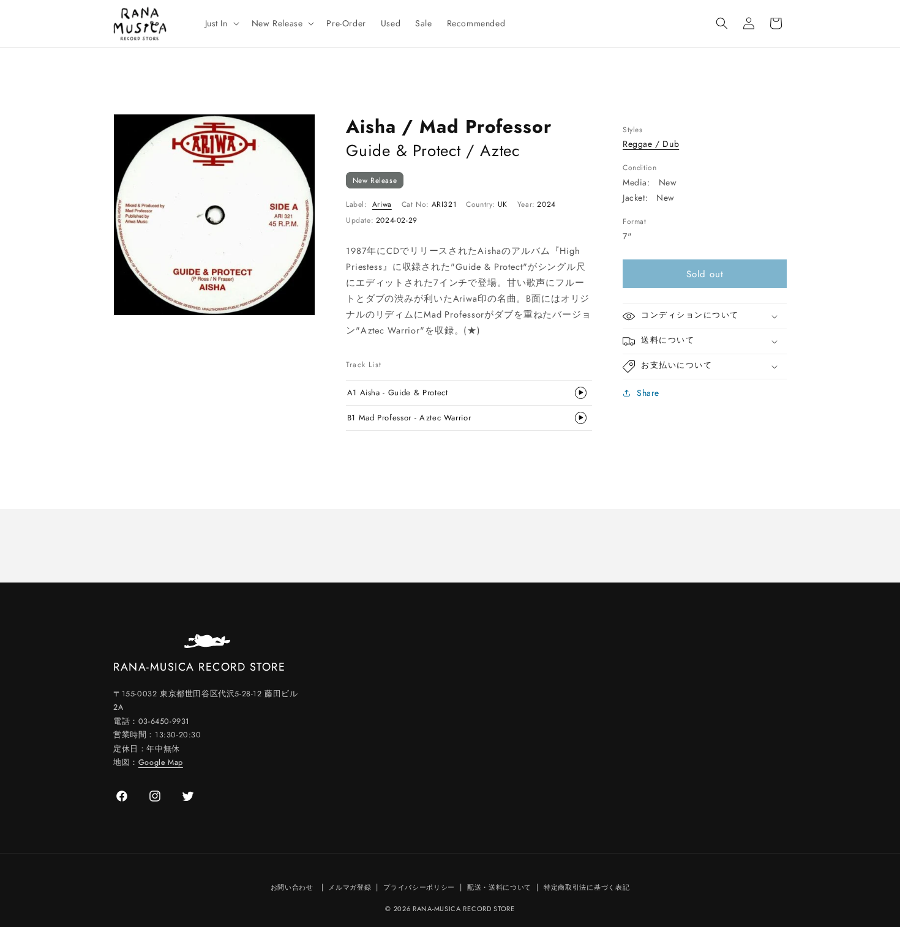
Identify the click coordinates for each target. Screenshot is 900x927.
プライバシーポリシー (419, 887)
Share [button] (648, 393)
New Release (375, 179)
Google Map (160, 762)
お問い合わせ (292, 887)
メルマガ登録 (349, 887)
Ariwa (382, 204)
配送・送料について (499, 887)
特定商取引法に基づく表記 (586, 887)
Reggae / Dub (651, 144)
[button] (221, 23)
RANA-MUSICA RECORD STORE (464, 909)
